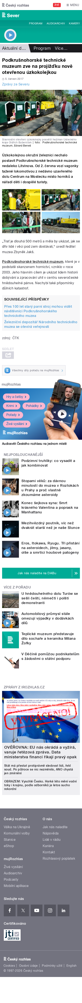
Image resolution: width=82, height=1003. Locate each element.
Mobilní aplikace (16, 886)
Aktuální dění (14, 48)
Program (35, 23)
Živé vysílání (15, 424)
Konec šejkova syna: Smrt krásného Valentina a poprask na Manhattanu (49, 507)
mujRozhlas (11, 384)
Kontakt (49, 852)
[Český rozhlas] (15, 5)
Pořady (11, 415)
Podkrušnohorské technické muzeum (32, 262)
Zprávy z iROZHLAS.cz (24, 687)
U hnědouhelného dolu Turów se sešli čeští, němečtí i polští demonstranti (49, 598)
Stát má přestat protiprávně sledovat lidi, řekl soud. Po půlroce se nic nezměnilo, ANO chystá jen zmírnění (38, 769)
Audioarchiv (56, 23)
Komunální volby (17, 833)
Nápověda (51, 833)
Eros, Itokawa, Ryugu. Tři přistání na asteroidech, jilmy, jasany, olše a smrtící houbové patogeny (50, 547)
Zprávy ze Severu (16, 84)
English (71, 965)
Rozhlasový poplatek (59, 858)
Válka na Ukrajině (17, 827)
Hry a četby (14, 397)
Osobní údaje (28, 965)
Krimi (10, 406)
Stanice (10, 840)
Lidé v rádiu (52, 840)
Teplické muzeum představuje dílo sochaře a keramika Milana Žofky (48, 638)
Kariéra (48, 846)
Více (61, 48)
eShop (9, 846)
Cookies (9, 965)
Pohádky (32, 406)
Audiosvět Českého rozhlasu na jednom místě (34, 443)
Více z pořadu (17, 587)
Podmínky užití (52, 965)
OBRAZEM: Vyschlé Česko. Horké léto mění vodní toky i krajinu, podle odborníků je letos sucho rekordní (40, 785)
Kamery (74, 23)
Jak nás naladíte (55, 827)
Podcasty (11, 879)
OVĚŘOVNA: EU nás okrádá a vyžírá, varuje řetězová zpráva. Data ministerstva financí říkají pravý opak (40, 752)
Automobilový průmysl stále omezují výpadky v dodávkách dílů (47, 618)
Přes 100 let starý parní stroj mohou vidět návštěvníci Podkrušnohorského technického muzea (38, 311)
